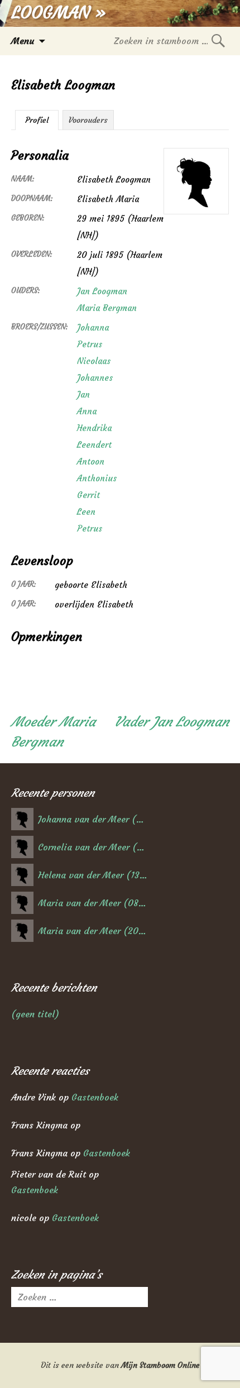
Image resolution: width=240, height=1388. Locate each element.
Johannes (95, 377)
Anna (87, 411)
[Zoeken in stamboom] (218, 40)
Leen (86, 511)
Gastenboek (94, 1097)
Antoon (90, 461)
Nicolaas (94, 361)
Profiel (37, 120)
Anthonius (97, 478)
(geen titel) (35, 1014)
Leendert (94, 444)
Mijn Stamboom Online (160, 1365)
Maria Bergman (107, 308)
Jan (83, 394)
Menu (22, 40)
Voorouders (88, 120)
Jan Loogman (102, 291)
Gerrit (88, 495)
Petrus (89, 344)
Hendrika (94, 428)
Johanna (93, 327)
